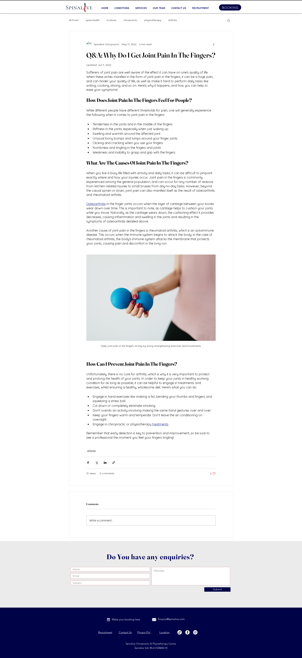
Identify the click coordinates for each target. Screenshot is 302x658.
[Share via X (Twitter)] (96, 462)
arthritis (172, 20)
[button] (228, 20)
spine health (93, 20)
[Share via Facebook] (88, 462)
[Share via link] (113, 462)
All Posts (74, 20)
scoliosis (111, 20)
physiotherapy (152, 20)
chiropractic (130, 20)
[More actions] (213, 44)
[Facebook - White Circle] (187, 632)
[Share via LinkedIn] (105, 462)
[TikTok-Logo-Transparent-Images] (179, 632)
